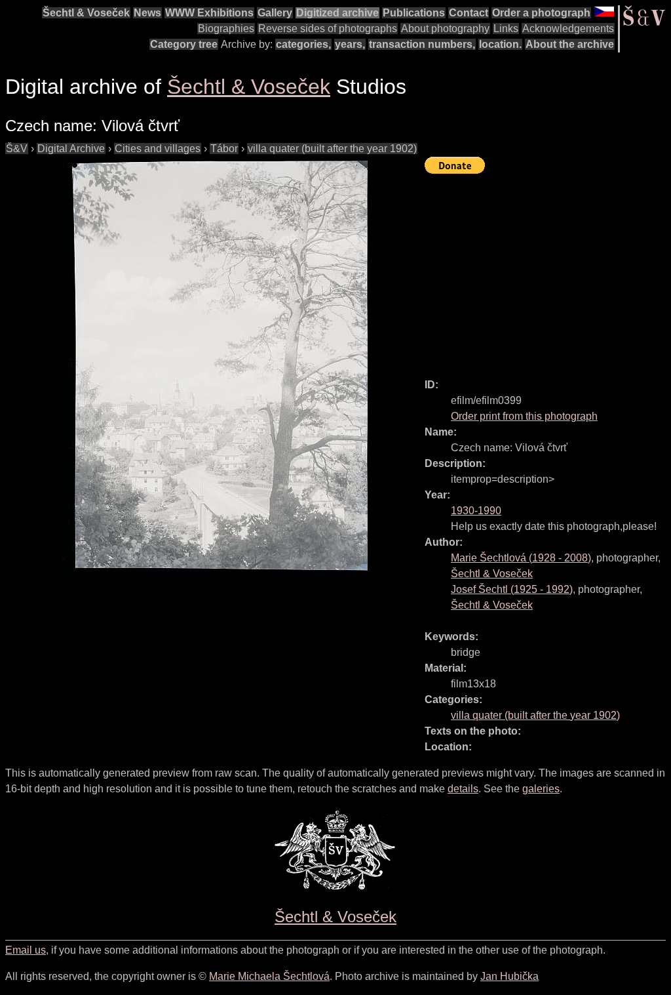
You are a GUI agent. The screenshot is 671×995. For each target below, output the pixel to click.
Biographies (226, 28)
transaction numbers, (422, 44)
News (147, 12)
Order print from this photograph (524, 416)
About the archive (570, 44)
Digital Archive (71, 148)
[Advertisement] (548, 270)
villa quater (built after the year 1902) (332, 148)
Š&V (17, 148)
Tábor (224, 148)
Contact (468, 12)
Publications (414, 12)
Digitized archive (337, 12)
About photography (445, 28)
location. (500, 44)
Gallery (275, 12)
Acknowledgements (568, 28)
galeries (541, 788)
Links (505, 28)
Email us (25, 950)
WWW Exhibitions (209, 12)
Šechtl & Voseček (86, 12)
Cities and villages (158, 148)
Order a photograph (541, 12)
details (463, 788)
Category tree (184, 44)
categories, (303, 44)
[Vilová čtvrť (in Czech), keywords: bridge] (215, 367)
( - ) (521, 557)
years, (350, 44)
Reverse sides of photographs (327, 28)
